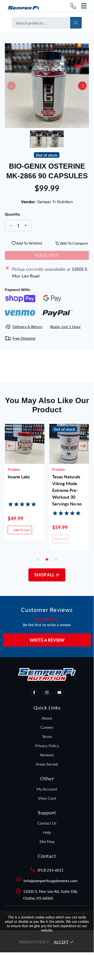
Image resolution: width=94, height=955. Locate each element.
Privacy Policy (47, 745)
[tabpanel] (24, 486)
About (47, 718)
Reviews (47, 754)
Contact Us (46, 823)
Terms (47, 736)
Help (47, 832)
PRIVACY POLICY (34, 942)
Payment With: (18, 290)
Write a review (47, 640)
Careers (46, 727)
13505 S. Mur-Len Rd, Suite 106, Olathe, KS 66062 (50, 894)
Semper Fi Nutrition (25, 6)
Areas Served (47, 764)
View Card (47, 798)
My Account (47, 789)
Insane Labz (19, 476)
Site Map (47, 841)
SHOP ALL (44, 574)
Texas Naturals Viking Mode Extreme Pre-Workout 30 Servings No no (66, 484)
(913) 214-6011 (50, 870)
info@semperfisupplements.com (50, 880)
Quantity (12, 214)
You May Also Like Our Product (47, 405)
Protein (14, 469)
